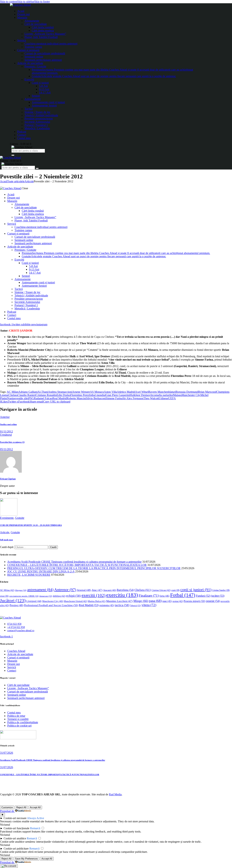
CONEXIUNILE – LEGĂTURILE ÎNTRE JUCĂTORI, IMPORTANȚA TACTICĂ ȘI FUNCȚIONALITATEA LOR (77, 564)
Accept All (35, 807)
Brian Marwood (207, 391)
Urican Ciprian (8, 478)
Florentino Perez (79, 395)
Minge (140, 601)
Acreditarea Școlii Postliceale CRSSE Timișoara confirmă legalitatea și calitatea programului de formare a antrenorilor (74, 561)
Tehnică (135, 605)
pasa (155, 601)
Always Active (35, 818)
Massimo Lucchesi (119, 601)
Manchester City (191, 395)
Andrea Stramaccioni (60, 391)
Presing (16, 605)
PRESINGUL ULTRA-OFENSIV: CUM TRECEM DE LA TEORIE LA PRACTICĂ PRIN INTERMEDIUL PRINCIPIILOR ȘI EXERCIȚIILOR (94, 568)
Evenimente (7, 517)
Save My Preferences (26, 858)
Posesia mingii (194, 601)
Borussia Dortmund (187, 391)
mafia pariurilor (164, 395)
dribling (59, 596)
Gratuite (19, 517)
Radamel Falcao (43, 398)
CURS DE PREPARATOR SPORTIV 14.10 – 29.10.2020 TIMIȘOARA (31, 525)
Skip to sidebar (25, 1)
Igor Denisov (143, 395)
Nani (10, 398)
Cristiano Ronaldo (46, 395)
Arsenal (84, 590)
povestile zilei (20, 398)
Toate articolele (15, 181)
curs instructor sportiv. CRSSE (24, 596)
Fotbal (182, 595)
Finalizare (149, 595)
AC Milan (12, 391)
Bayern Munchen (158, 391)
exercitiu (122, 595)
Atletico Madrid (126, 391)
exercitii (93, 595)
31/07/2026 (6, 752)
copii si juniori (195, 589)
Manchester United (75, 601)
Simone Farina (114, 398)
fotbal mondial (97, 395)
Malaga (177, 395)
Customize (7, 807)
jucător (217, 595)
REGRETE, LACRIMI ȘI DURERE (28, 574)
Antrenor (65, 589)
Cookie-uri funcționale (16, 828)
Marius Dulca (96, 601)
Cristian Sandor (221, 590)
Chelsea (13, 395)
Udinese (163, 398)
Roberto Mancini (76, 398)
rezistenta (106, 605)
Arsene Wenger (81, 391)
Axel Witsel (141, 391)
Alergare (20, 590)
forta (164, 595)
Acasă (3, 181)
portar (178, 601)
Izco (153, 395)
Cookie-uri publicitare (16, 848)
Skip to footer (42, 1)
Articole (29, 181)
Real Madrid (59, 398)
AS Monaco (97, 391)
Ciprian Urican (161, 590)
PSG (31, 398)
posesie (213, 601)
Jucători (13, 600)
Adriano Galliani (28, 391)
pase (167, 601)
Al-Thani (43, 391)
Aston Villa (110, 391)
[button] (4, 401)
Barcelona (125, 589)
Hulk (133, 395)
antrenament (40, 589)
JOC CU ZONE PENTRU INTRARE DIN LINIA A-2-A (40, 571)
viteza (149, 605)
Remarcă (35, 828)
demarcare (45, 596)
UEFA (172, 398)
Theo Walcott (151, 398)
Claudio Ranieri (27, 395)
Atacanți (109, 590)
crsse (4, 596)
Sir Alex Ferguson (133, 398)
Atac (97, 590)
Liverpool (34, 601)
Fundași (203, 595)
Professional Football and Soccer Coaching (51, 605)
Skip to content (8, 1)
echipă (73, 595)
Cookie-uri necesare (15, 818)
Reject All (21, 807)
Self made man (6, 540)
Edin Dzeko (63, 395)
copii (175, 590)
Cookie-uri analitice (15, 838)
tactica (122, 605)
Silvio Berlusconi (96, 398)
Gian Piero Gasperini (118, 395)
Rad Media (115, 794)
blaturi (172, 391)
